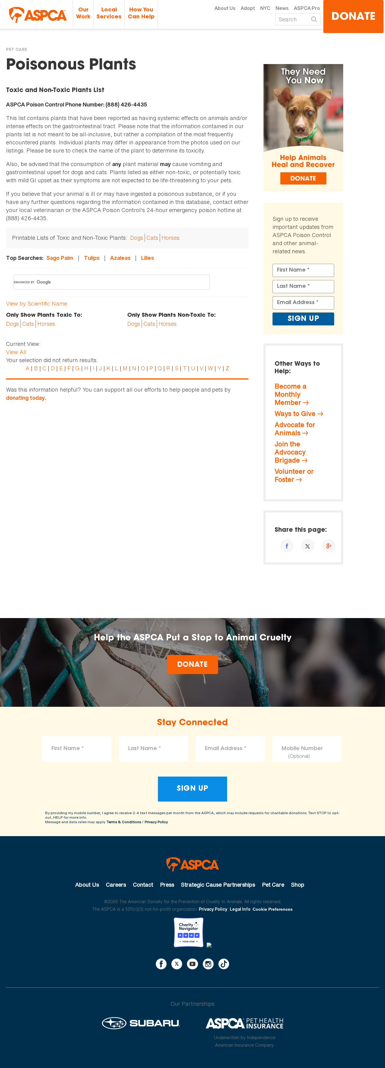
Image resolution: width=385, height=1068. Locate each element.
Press (167, 884)
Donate (353, 17)
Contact (143, 884)
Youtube (192, 964)
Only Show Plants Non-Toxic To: (171, 315)
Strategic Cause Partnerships (218, 884)
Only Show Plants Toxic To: (44, 315)
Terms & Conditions (124, 821)
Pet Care (16, 50)
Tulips (92, 258)
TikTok (223, 964)
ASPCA (192, 864)
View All (16, 352)
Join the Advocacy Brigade (290, 452)
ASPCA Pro (307, 8)
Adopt (248, 8)
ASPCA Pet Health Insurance (244, 1023)
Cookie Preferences (273, 909)
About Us (225, 8)
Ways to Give (295, 413)
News (282, 8)
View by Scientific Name (36, 303)
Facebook (161, 964)
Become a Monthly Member (290, 394)
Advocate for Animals (295, 429)
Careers (116, 884)
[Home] (38, 15)
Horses (171, 238)
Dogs (136, 238)
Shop (297, 884)
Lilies (147, 258)
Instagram (208, 964)
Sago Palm (59, 258)
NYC (265, 8)
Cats (152, 238)
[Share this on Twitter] (308, 545)
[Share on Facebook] (287, 545)
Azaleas (120, 258)
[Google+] (329, 545)
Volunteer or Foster (294, 475)
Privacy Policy (156, 821)
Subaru (141, 1023)
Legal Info (240, 909)
